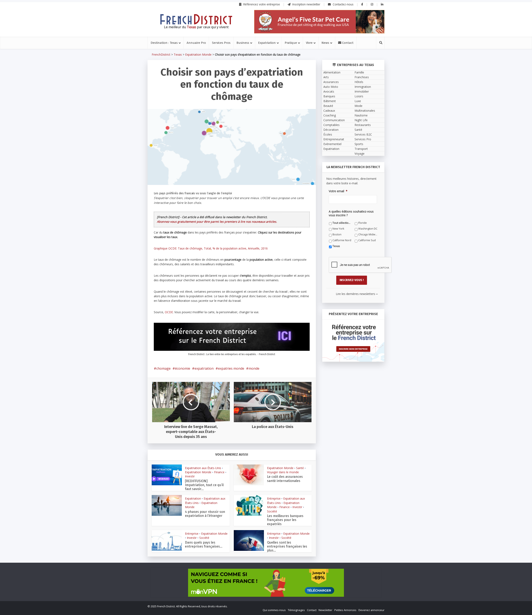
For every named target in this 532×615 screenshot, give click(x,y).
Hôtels (359, 82)
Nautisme (361, 115)
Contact (347, 43)
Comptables (331, 125)
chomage (163, 368)
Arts (326, 77)
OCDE (169, 312)
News (325, 43)
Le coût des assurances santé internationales (285, 479)
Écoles (327, 134)
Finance (219, 472)
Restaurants (363, 125)
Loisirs (359, 96)
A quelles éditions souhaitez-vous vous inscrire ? (351, 213)
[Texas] (196, 19)
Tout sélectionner (342, 223)
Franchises (362, 77)
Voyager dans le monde (283, 472)
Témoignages (296, 610)
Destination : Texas (164, 43)
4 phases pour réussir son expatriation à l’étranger (205, 514)
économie (182, 368)
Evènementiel (332, 144)
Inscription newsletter (306, 4)
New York (338, 228)
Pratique (291, 43)
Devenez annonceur (371, 610)
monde (254, 368)
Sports (359, 144)
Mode (358, 106)
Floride (362, 223)
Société (272, 511)
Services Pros (221, 43)
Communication (334, 120)
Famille (359, 72)
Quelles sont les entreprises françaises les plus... (287, 546)
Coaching (329, 115)
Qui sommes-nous (274, 610)
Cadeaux (329, 110)
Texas (178, 54)
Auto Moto (330, 87)
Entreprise (274, 498)
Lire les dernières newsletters (357, 294)
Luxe (358, 101)
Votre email (338, 191)
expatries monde (231, 368)
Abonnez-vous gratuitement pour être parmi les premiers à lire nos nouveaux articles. (217, 222)
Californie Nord (341, 240)
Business (242, 43)
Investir (190, 476)
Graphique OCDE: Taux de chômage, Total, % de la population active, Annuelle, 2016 (211, 248)
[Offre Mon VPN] (266, 583)
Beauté (328, 106)
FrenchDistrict (161, 54)
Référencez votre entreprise (261, 4)
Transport (361, 149)
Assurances (331, 82)
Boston (336, 234)
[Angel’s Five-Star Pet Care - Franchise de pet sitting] (319, 21)
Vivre (309, 43)
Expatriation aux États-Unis (203, 468)
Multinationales (365, 110)
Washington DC (367, 228)
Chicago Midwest (368, 234)
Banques (329, 96)
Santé (300, 468)
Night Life (361, 120)
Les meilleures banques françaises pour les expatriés (285, 520)
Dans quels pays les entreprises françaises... (203, 544)
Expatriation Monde (198, 54)
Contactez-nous (342, 4)
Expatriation (267, 43)
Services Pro (363, 139)
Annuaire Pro (196, 43)
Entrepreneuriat (333, 139)
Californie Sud (367, 240)
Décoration (331, 130)
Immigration (363, 87)
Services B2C (363, 134)
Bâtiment (329, 101)
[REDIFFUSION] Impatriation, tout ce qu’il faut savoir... (204, 485)
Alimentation (331, 72)
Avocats (328, 91)
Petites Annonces (345, 610)
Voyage (360, 153)
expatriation (204, 368)
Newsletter (325, 610)
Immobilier (362, 91)
